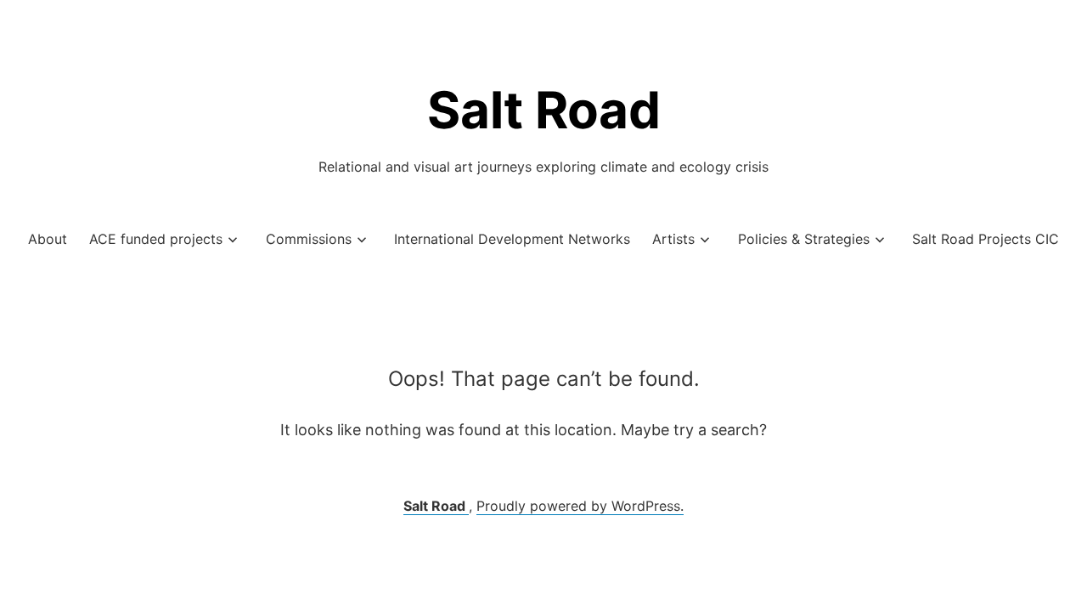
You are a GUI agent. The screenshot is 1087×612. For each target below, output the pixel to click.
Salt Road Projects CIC (985, 238)
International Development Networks (512, 238)
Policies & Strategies (804, 238)
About (47, 238)
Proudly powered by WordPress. (580, 505)
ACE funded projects (155, 238)
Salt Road (544, 109)
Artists (673, 238)
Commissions (309, 238)
